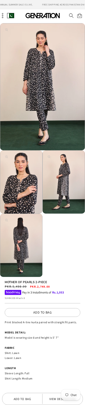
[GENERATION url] (42, 15)
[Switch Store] (10, 15)
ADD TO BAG (42, 312)
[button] (71, 15)
